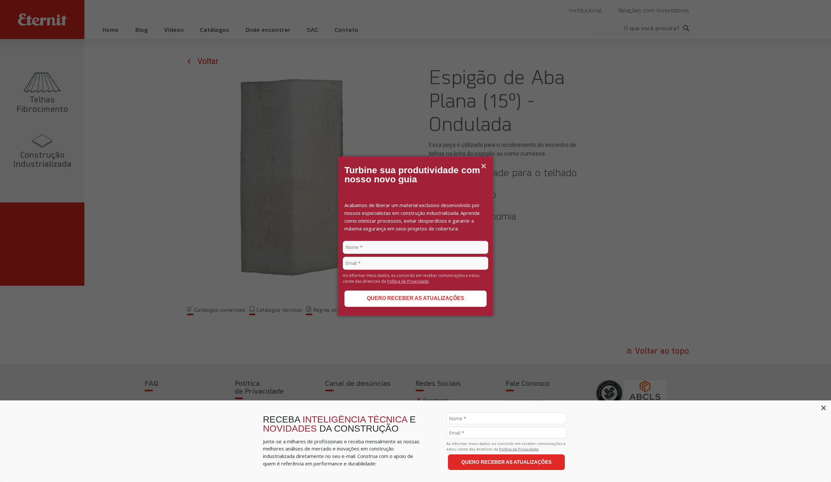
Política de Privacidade (408, 281)
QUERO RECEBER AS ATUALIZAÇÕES (415, 298)
